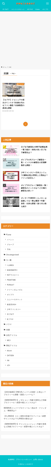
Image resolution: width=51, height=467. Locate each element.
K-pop (8, 234)
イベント (10, 239)
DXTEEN (10, 355)
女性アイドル (11, 335)
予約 (8, 249)
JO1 (8, 365)
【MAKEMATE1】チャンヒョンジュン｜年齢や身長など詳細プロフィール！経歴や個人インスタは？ (25, 425)
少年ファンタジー (14, 309)
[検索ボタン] (3, 3)
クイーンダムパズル (14, 289)
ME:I (9, 340)
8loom (9, 350)
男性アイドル (11, 345)
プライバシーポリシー (24, 459)
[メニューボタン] (47, 3)
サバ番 (9, 260)
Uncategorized (12, 254)
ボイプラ (10, 294)
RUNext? (10, 284)
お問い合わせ (38, 459)
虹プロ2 (10, 319)
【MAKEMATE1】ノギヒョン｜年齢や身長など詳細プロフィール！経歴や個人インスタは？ (25, 401)
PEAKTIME (11, 280)
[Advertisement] (25, 38)
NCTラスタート (13, 275)
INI (8, 360)
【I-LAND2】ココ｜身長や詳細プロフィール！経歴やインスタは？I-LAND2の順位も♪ (25, 417)
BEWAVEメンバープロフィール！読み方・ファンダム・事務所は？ (25, 409)
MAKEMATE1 (12, 270)
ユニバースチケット (14, 299)
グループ (10, 244)
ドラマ (9, 324)
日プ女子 (10, 314)
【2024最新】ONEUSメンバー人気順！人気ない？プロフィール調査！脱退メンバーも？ (25, 393)
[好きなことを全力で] (25, 3)
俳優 (8, 329)
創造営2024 (11, 304)
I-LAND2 (10, 265)
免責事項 (11, 459)
